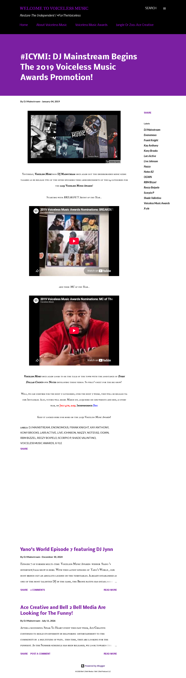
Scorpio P (149, 192)
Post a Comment (40, 654)
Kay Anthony (151, 145)
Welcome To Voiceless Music (54, 8)
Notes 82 (149, 171)
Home (24, 25)
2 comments (37, 590)
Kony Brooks (151, 150)
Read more (110, 590)
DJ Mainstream (152, 129)
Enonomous (150, 135)
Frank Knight (151, 140)
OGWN (148, 177)
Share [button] (147, 113)
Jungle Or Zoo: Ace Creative (135, 25)
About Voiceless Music (51, 25)
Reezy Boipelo (151, 187)
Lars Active (150, 156)
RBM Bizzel (150, 182)
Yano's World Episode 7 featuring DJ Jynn (66, 549)
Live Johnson (151, 161)
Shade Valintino (152, 198)
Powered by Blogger (94, 665)
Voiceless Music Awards (91, 25)
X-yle (146, 208)
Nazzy (147, 166)
